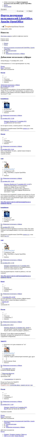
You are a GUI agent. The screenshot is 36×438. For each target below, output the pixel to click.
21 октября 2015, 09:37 (7, 325)
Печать (3, 66)
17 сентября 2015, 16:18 (7, 181)
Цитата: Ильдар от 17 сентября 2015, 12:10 (17, 184)
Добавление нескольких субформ (10, 85)
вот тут (7, 130)
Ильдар (3, 72)
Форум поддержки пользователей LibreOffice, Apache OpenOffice (17, 18)
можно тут (26, 128)
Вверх (2, 417)
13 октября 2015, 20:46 (8, 297)
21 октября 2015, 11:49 (7, 404)
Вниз (2, 68)
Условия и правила (15, 434)
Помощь (6, 434)
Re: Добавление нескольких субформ (11, 115)
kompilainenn (4, 98)
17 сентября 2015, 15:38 (7, 118)
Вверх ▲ (24, 434)
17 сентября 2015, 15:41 (7, 149)
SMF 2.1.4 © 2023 (9, 436)
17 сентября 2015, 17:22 (7, 227)
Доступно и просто (6, 36)
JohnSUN (3, 341)
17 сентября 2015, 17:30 (7, 263)
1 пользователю (8, 379)
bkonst (3, 281)
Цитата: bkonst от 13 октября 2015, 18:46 (16, 327)
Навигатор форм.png (8, 373)
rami (2, 158)
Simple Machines (19, 436)
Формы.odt (5, 301)
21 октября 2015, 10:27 (8, 368)
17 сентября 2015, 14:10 (7, 86)
